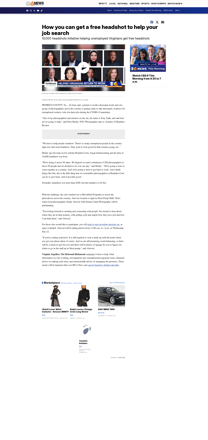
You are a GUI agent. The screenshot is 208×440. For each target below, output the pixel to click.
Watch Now (174, 3)
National (123, 3)
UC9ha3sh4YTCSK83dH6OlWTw (38, 11)
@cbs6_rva (42, 11)
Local (112, 3)
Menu (102, 4)
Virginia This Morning (153, 10)
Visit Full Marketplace (117, 283)
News (109, 10)
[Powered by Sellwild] (121, 357)
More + (178, 10)
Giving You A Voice (136, 10)
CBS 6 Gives (168, 10)
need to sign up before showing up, (104, 224)
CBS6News (27, 11)
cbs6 (31, 11)
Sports (145, 3)
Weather (135, 3)
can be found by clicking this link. (103, 264)
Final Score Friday (120, 10)
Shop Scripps (158, 3)
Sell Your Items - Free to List (71, 283)
